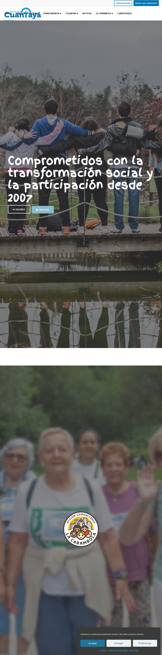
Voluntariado (123, 3)
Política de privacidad (117, 650)
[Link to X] (8, 27)
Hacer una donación (146, 3)
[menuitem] (123, 3)
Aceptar (93, 643)
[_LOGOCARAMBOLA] (81, 529)
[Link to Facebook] (4, 27)
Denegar (118, 643)
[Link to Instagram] (18, 27)
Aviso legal (134, 650)
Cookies (102, 650)
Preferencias (145, 643)
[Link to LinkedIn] (13, 27)
